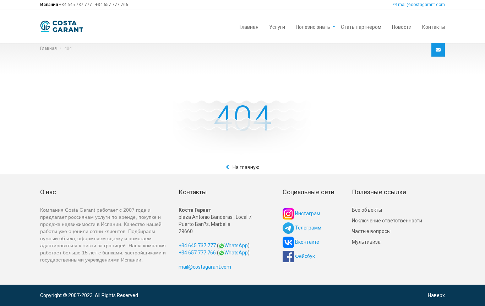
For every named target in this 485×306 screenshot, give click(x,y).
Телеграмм (307, 228)
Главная (249, 26)
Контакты (433, 26)
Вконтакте (306, 242)
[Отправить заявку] (438, 50)
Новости (402, 26)
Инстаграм (307, 213)
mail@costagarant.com (421, 4)
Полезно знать (313, 26)
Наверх (436, 295)
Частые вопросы (371, 231)
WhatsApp (236, 245)
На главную (246, 167)
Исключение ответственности (387, 220)
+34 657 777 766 (111, 4)
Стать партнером (361, 26)
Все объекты (367, 210)
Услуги (277, 26)
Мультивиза (366, 242)
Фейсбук (304, 256)
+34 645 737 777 (75, 4)
